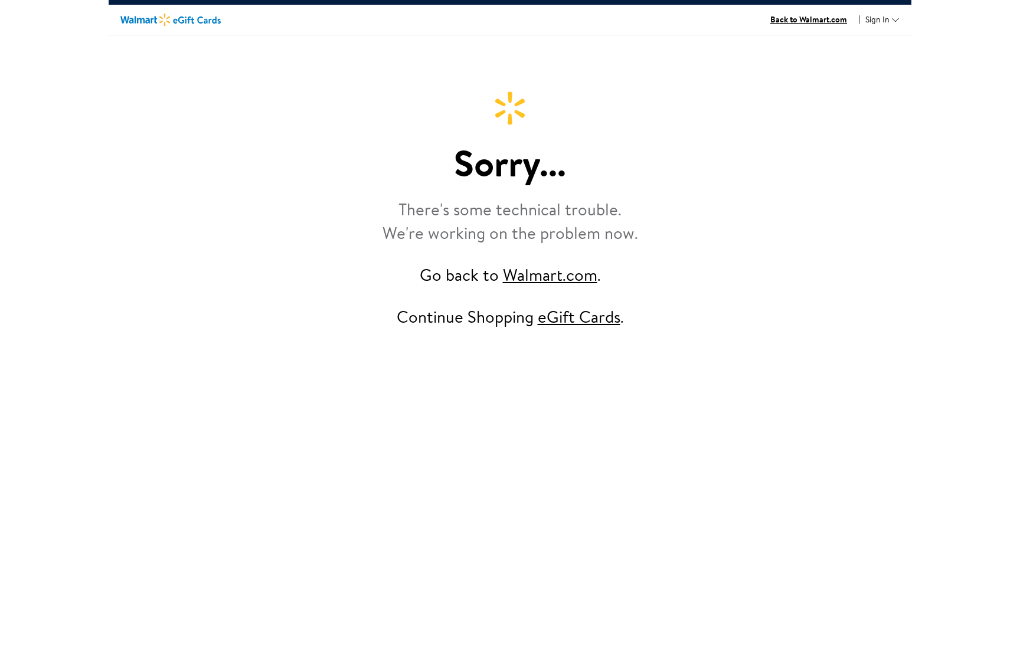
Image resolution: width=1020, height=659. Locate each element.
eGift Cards (579, 316)
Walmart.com (550, 274)
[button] (882, 20)
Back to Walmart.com (808, 19)
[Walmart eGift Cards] (170, 19)
